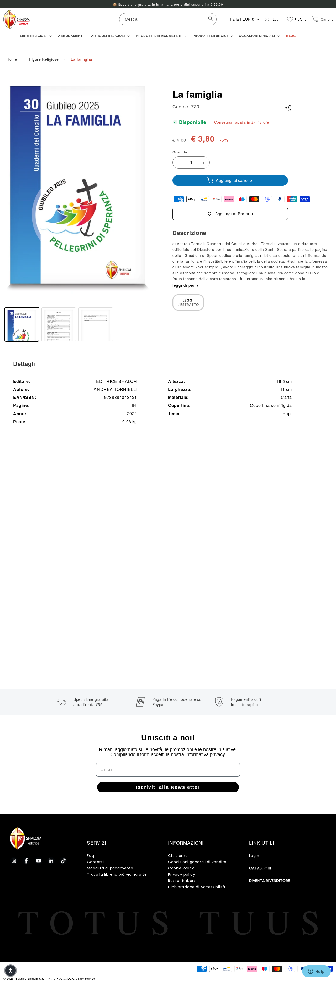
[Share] (288, 108)
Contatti (95, 861)
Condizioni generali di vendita (197, 861)
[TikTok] (63, 861)
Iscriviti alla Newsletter (168, 787)
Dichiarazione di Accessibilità (196, 887)
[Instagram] (14, 861)
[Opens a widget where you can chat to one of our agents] (316, 971)
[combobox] (167, 19)
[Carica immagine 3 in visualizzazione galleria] (95, 324)
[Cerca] (210, 19)
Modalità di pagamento (110, 868)
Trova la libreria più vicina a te (117, 874)
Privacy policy (181, 874)
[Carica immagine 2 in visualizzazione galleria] (58, 324)
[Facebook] (26, 861)
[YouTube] (39, 861)
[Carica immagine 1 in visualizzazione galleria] (22, 324)
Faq (90, 855)
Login (254, 855)
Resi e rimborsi (182, 880)
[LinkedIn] (51, 861)
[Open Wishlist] (290, 19)
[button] (35, 36)
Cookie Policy (181, 868)
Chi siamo (178, 855)
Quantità (179, 152)
